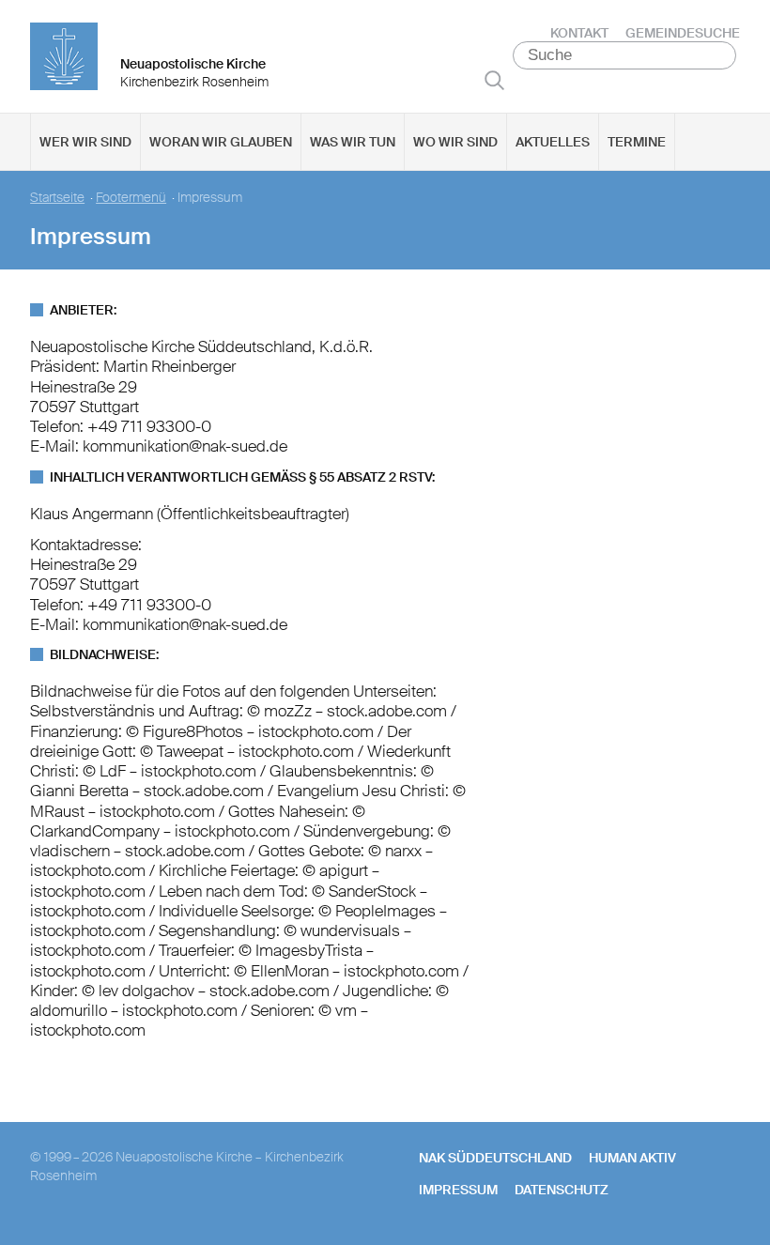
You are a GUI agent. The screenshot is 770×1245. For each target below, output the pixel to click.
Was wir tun (352, 141)
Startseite (57, 198)
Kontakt (579, 32)
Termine (637, 141)
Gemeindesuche (682, 32)
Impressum (458, 1189)
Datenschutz (561, 1189)
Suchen (494, 79)
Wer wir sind (85, 141)
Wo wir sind (455, 141)
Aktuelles (553, 141)
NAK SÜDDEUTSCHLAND (495, 1157)
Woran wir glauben (220, 141)
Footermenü (131, 198)
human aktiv (632, 1157)
